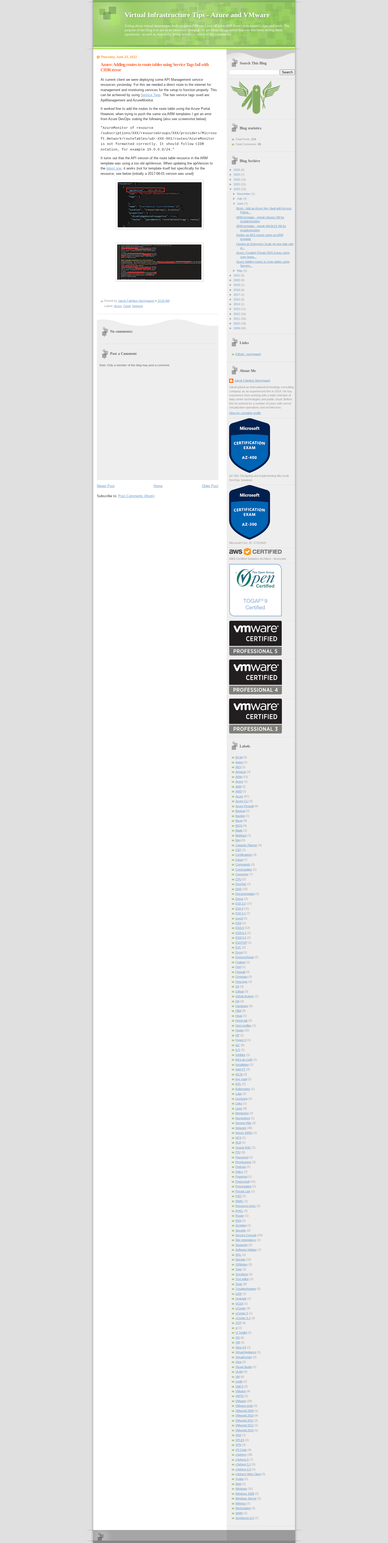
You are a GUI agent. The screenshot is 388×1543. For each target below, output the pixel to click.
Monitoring (242, 1113)
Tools (238, 1284)
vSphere (240, 1454)
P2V (238, 1152)
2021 (237, 275)
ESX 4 (239, 908)
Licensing (241, 1098)
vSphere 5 (242, 1459)
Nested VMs (243, 1123)
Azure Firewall (244, 806)
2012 (237, 314)
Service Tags (151, 95)
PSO (238, 1196)
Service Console (246, 1235)
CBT (238, 850)
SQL (238, 1254)
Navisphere (242, 1118)
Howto (239, 1030)
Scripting (241, 1225)
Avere (239, 781)
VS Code (241, 1449)
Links (238, 1103)
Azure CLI (241, 801)
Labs (238, 1093)
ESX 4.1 (240, 913)
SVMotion (241, 1264)
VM (237, 1376)
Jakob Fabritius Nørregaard (252, 380)
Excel (239, 952)
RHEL (239, 1210)
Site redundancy (245, 1239)
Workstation (243, 1508)
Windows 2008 (244, 1493)
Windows (241, 1488)
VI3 (237, 1337)
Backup (240, 810)
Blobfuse (241, 835)
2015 (237, 299)
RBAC (239, 1201)
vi (236, 1327)
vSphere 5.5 (243, 1469)
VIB (237, 1342)
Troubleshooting (245, 1288)
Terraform (241, 1274)
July (240, 198)
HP (237, 1035)
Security (240, 1230)
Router (239, 1215)
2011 (237, 318)
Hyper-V (240, 1040)
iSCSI (239, 1074)
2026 (237, 169)
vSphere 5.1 (243, 1464)
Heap (238, 1015)
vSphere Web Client (248, 1474)
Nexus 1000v (244, 1132)
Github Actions (244, 996)
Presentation (243, 1186)
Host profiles (243, 1025)
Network (137, 306)
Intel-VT (240, 1069)
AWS (238, 791)
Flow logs (241, 981)
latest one (113, 168)
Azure (118, 306)
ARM (238, 776)
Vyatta (239, 1478)
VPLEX (239, 1440)
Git (237, 986)
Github (239, 991)
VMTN (239, 1396)
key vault (241, 1079)
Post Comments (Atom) (136, 496)
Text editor (242, 1279)
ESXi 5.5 (240, 937)
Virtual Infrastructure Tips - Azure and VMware (197, 15)
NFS (238, 1137)
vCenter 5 (241, 1313)
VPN (238, 1444)
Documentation (245, 893)
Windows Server (246, 1498)
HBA (238, 1010)
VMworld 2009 (244, 1410)
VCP (238, 1322)
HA (237, 1001)
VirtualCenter (243, 1357)
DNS (238, 889)
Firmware (241, 976)
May (240, 270)
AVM (238, 786)
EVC (238, 947)
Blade (239, 830)
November (244, 193)
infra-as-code (244, 1059)
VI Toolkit (241, 1332)
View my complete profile (245, 413)
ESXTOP (241, 942)
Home (158, 486)
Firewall (240, 971)
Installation (242, 1064)
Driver (239, 898)
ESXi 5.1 (240, 932)
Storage (240, 1259)
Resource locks (245, 1205)
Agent (239, 762)
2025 (237, 174)
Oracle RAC (243, 1147)
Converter (241, 874)
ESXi (238, 923)
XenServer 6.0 (244, 1518)
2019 (237, 284)
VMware (240, 1401)
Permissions (243, 1162)
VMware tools (244, 1405)
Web (238, 1483)
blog (238, 840)
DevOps (240, 884)
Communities (243, 869)
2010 (237, 323)
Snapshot (241, 1244)
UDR (238, 1293)
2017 (237, 294)
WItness (240, 1503)
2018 (237, 289)
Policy (239, 1171)
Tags (238, 1269)
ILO (237, 1049)
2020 (237, 280)
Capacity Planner (246, 845)
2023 (237, 184)
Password (241, 1157)
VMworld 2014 (244, 1430)
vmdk (239, 1381)
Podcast (240, 1166)
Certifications (243, 854)
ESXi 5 (239, 927)
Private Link (242, 1191)
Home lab (241, 1020)
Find (238, 966)
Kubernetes (242, 1088)
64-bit (239, 757)
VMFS (239, 1386)
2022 (237, 189)
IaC (237, 1045)
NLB (238, 1142)
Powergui (241, 1176)
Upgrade (241, 1298)
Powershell (242, 1181)
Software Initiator (246, 1249)
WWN (239, 1513)
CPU (238, 879)
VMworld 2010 (244, 1415)
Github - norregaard (248, 354)
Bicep (239, 820)
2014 (237, 304)
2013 (237, 309)
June (240, 203)
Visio (238, 1361)
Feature (240, 962)
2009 (237, 328)
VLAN (239, 1371)
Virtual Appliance (245, 1352)
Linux (238, 1108)
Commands (242, 864)
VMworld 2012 (244, 1425)
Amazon (240, 771)
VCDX (239, 1303)
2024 (237, 179)
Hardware (241, 1006)
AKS (238, 767)
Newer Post (106, 486)
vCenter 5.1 (242, 1318)
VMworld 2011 (244, 1420)
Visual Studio (243, 1366)
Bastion (240, 815)
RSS (238, 1220)
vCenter (240, 1308)
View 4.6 (240, 1347)
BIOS (238, 825)
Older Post (210, 486)
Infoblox (240, 1054)
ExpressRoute (244, 957)
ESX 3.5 (240, 903)
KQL (238, 1083)
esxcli (239, 918)
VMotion (240, 1391)
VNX (238, 1435)
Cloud (127, 306)
